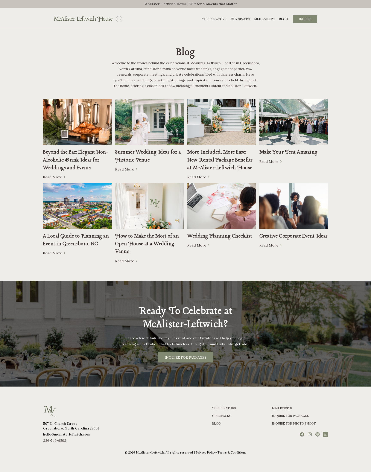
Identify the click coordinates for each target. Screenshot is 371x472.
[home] (83, 19)
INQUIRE (305, 19)
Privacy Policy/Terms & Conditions (221, 452)
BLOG (283, 19)
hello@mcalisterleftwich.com (66, 434)
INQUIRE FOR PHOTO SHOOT (294, 423)
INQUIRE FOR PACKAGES (185, 357)
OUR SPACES (240, 19)
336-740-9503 (54, 441)
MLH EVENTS (264, 19)
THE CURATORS (214, 19)
